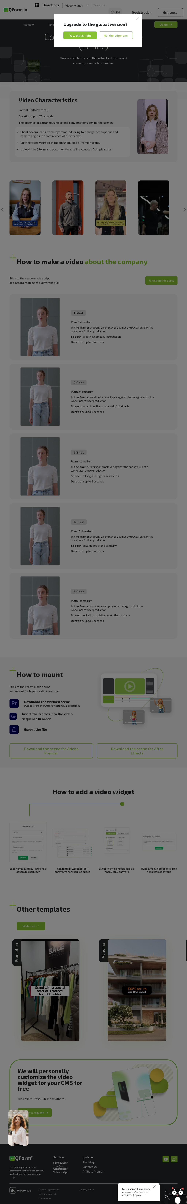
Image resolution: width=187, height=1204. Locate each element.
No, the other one (116, 35)
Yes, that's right (80, 35)
